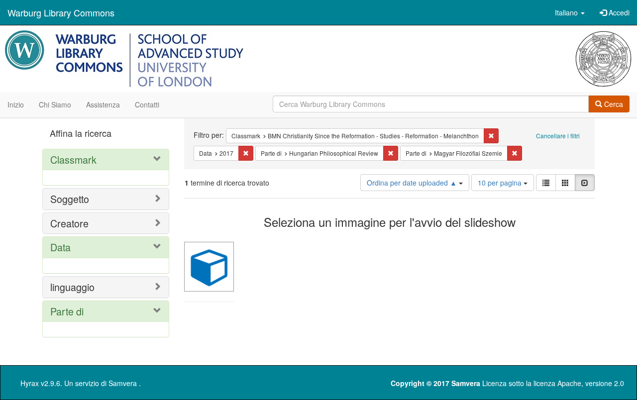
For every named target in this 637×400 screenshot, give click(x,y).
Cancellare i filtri (558, 135)
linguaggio (72, 287)
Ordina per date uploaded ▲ (413, 183)
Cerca (612, 104)
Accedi (618, 12)
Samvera (122, 383)
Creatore (69, 223)
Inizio (15, 104)
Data (60, 247)
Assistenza (103, 104)
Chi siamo (55, 104)
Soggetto (69, 199)
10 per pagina (501, 183)
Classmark (73, 159)
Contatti (147, 104)
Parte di (67, 311)
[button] (569, 12)
